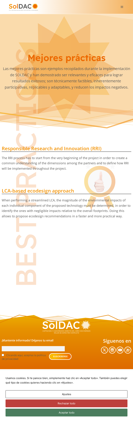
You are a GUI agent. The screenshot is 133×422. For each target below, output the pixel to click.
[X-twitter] (104, 350)
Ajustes (66, 394)
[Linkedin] (112, 350)
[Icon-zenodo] (127, 350)
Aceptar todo (66, 412)
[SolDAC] (23, 7)
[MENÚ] (121, 7)
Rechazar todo (66, 403)
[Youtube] (120, 350)
